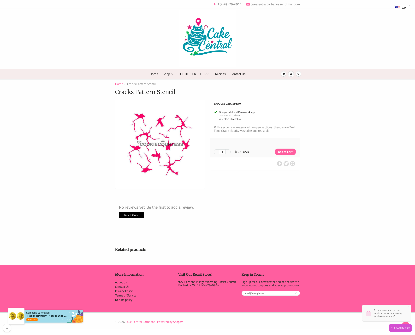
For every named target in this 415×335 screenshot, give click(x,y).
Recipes (220, 73)
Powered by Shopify (170, 321)
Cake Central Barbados (140, 321)
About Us (121, 282)
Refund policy (123, 299)
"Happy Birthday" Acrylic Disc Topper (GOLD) (46, 315)
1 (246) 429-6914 (229, 4)
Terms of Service (125, 295)
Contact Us (238, 73)
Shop (166, 73)
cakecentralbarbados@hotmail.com (275, 4)
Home (154, 73)
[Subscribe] (296, 293)
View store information (230, 119)
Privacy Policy (124, 291)
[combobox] (402, 7)
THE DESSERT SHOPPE (194, 73)
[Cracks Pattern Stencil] (160, 144)
